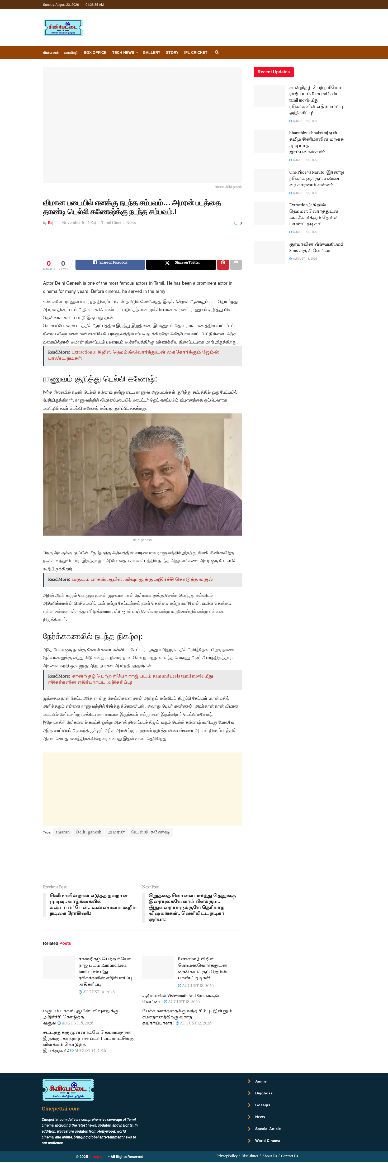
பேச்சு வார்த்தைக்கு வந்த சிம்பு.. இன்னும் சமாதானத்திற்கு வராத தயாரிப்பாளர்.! (187, 1017)
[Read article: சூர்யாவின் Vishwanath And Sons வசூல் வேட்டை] (269, 252)
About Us (269, 1156)
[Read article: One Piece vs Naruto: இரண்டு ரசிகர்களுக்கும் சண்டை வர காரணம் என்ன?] (269, 180)
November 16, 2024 (79, 223)
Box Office (95, 52)
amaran (62, 833)
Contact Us (289, 1156)
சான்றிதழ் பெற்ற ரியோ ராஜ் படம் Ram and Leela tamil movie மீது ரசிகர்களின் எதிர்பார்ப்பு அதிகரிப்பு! (105, 972)
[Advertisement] (142, 246)
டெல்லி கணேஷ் (150, 833)
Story (172, 52)
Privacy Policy (226, 1156)
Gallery (151, 52)
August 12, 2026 (195, 1024)
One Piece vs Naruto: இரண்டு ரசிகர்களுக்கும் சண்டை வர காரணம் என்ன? (316, 179)
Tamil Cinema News (118, 223)
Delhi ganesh (89, 833)
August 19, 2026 (98, 992)
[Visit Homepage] (63, 27)
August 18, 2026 (197, 986)
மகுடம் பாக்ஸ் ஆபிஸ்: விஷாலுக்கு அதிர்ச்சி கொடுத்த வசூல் (80, 1017)
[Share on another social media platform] (236, 265)
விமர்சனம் (51, 52)
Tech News (123, 52)
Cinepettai (98, 1157)
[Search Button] (217, 53)
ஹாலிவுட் (71, 52)
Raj (50, 223)
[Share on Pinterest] (223, 265)
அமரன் (116, 833)
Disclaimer (250, 1156)
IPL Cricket (195, 52)
